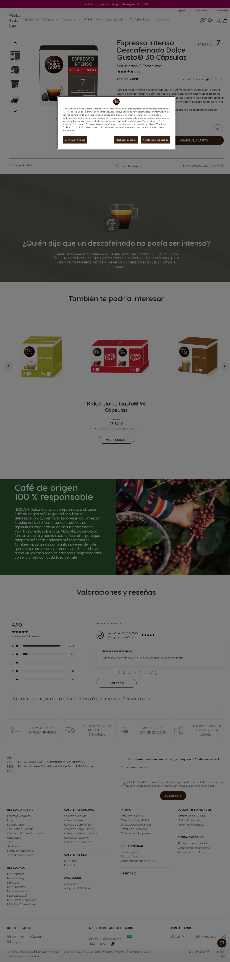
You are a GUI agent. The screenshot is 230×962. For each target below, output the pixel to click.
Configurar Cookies (75, 140)
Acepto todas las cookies (155, 140)
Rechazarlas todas (126, 140)
